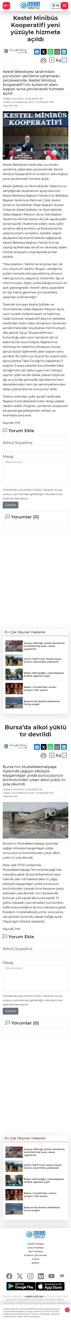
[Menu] (64, 5)
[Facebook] (9, 1276)
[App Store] (50, 1286)
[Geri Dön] (6, 5)
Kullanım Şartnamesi (35, 1255)
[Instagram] (30, 1276)
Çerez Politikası (35, 1247)
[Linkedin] (41, 1276)
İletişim (35, 1262)
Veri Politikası (35, 1251)
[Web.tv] (62, 1276)
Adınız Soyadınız (17, 442)
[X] (19, 1276)
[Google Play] (21, 1286)
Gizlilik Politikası (35, 1243)
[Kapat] (67, 1309)
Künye (35, 1259)
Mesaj (8, 456)
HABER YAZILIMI (34, 1296)
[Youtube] (51, 1276)
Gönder (10, 505)
